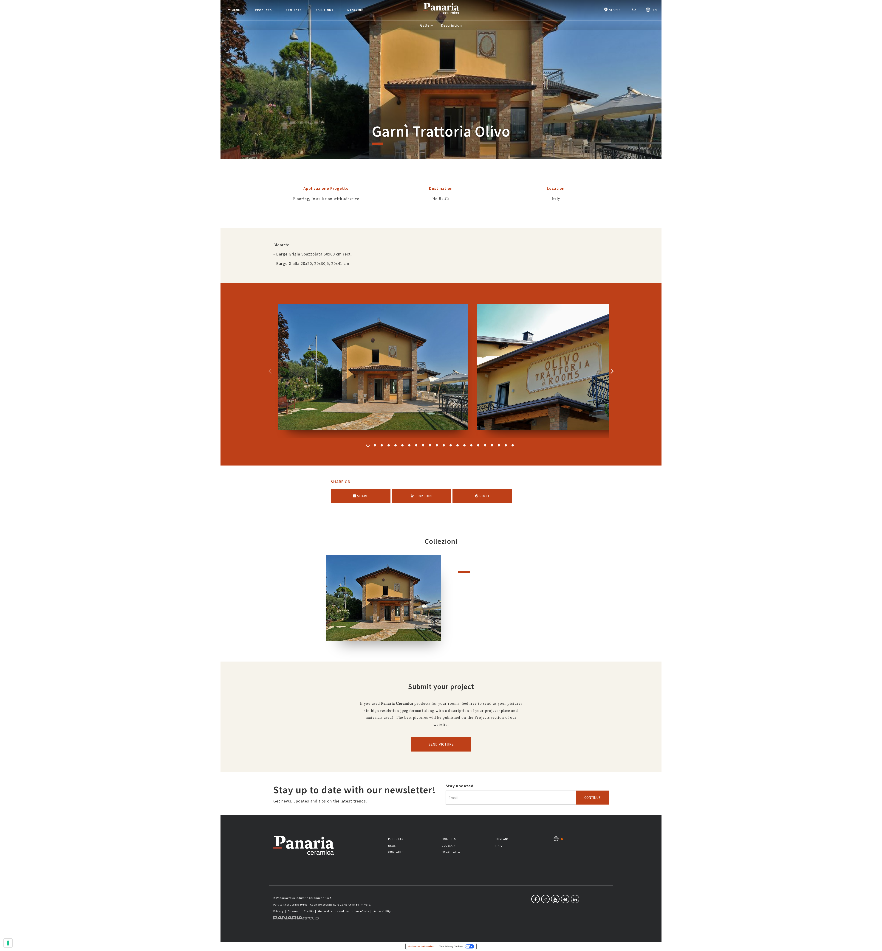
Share (362, 496)
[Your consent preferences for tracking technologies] (8, 943)
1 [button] (368, 445)
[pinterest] (565, 899)
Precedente (270, 371)
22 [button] (512, 445)
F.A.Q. (499, 845)
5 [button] (395, 445)
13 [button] (450, 445)
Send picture (441, 744)
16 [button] (471, 445)
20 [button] (498, 445)
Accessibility (382, 911)
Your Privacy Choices (451, 946)
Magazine (355, 10)
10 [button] (430, 445)
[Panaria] (441, 15)
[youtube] (555, 899)
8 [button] (416, 445)
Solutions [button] (324, 10)
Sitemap (294, 911)
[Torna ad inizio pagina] (875, 944)
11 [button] (436, 445)
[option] (372, 371)
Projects (449, 839)
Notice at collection (421, 946)
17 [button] (478, 445)
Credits (309, 911)
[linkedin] (575, 899)
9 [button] (423, 445)
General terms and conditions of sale (343, 911)
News (392, 845)
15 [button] (464, 445)
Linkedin (423, 496)
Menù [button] (236, 10)
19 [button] (492, 445)
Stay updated (460, 785)
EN (653, 10)
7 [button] (409, 445)
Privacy (278, 911)
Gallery (426, 25)
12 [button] (443, 445)
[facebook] (535, 899)
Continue (592, 797)
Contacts (395, 852)
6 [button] (402, 445)
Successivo (612, 371)
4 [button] (388, 445)
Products (395, 839)
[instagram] (545, 899)
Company (502, 839)
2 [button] (374, 445)
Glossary (449, 845)
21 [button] (505, 445)
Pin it (484, 496)
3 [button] (381, 445)
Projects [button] (294, 10)
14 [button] (457, 445)
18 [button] (485, 445)
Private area (451, 852)
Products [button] (263, 10)
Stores (614, 10)
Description (451, 25)
